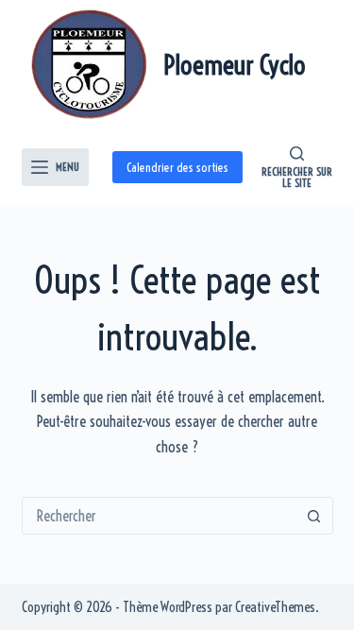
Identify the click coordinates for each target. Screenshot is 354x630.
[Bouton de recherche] (314, 516)
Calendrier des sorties (177, 167)
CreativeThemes (275, 607)
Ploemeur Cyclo (234, 64)
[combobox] (159, 516)
